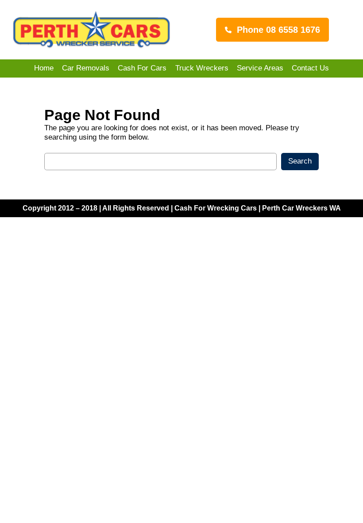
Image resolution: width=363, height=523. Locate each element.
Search (300, 161)
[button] (272, 30)
